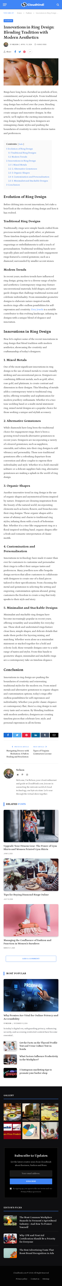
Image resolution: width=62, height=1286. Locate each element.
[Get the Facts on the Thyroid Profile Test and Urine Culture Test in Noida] (10, 1046)
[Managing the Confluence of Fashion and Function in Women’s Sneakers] (31, 920)
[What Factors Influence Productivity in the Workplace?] (10, 1059)
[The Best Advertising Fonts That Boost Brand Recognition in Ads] (10, 1253)
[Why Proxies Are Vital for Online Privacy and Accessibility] (31, 995)
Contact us (35, 1279)
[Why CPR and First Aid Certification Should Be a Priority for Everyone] (10, 1238)
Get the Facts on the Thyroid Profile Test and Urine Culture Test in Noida (38, 1046)
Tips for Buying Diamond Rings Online (26, 894)
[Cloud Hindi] (32, 4)
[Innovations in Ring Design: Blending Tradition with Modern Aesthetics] (31, 71)
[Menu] (5, 4)
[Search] (57, 4)
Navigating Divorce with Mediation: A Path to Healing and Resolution (17, 754)
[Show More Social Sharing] (30, 51)
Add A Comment (31, 959)
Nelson (15, 44)
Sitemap (46, 1279)
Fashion (8, 21)
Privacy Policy (26, 1192)
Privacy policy (21, 1279)
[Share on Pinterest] (24, 51)
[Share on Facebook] (15, 51)
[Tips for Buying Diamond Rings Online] (31, 875)
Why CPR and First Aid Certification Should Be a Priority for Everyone (37, 1238)
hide (21, 144)
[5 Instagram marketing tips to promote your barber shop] (10, 1073)
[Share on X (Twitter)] (20, 51)
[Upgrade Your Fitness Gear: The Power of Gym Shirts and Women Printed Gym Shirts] (31, 826)
